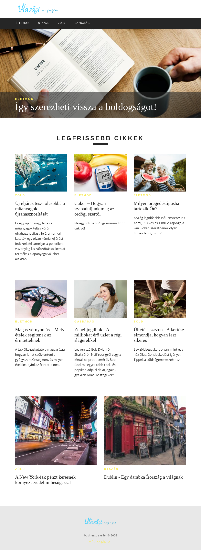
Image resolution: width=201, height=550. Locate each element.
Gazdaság (84, 321)
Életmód (24, 98)
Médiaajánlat (100, 542)
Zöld (20, 195)
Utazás (111, 469)
